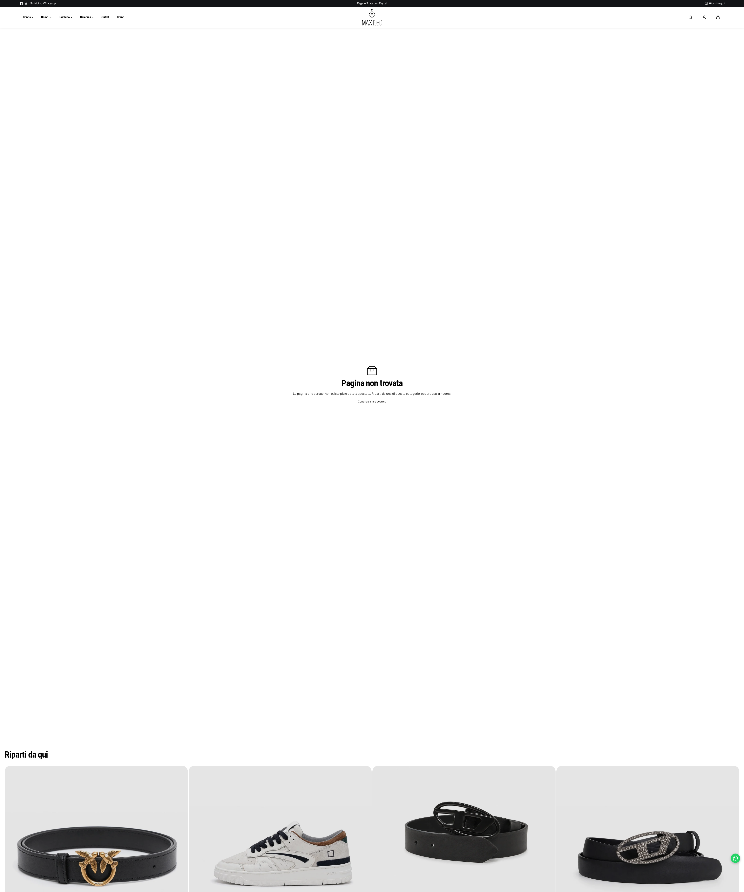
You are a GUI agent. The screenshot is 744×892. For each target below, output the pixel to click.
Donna (27, 17)
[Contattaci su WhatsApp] (735, 858)
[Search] (690, 17)
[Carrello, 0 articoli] (718, 17)
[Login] (704, 17)
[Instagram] (26, 3)
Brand (120, 17)
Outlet (105, 17)
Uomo (44, 17)
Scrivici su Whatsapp (43, 3)
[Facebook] (21, 3)
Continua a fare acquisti (372, 401)
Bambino (64, 17)
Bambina (85, 17)
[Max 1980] (372, 17)
